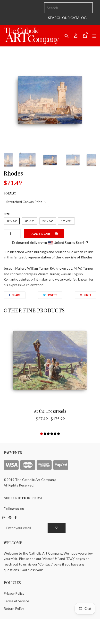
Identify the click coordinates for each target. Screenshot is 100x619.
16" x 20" (66, 221)
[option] (50, 100)
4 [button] (51, 434)
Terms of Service (16, 601)
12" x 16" (12, 221)
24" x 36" (47, 221)
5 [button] (55, 434)
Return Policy (14, 608)
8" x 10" (29, 221)
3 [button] (48, 434)
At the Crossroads (50, 411)
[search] (68, 7)
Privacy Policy (14, 593)
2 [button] (45, 434)
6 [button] (58, 434)
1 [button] (41, 434)
